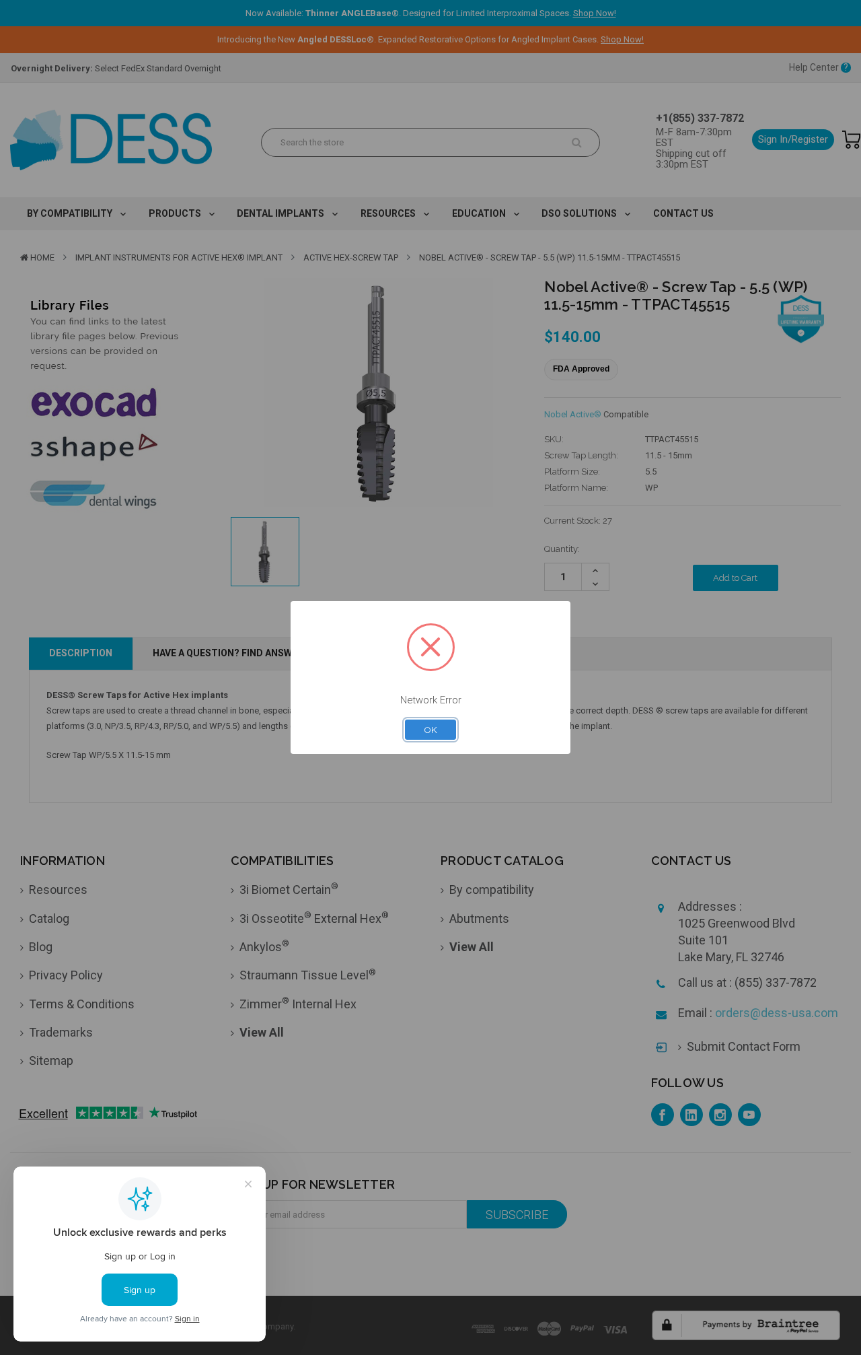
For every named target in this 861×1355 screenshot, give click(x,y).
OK (430, 729)
